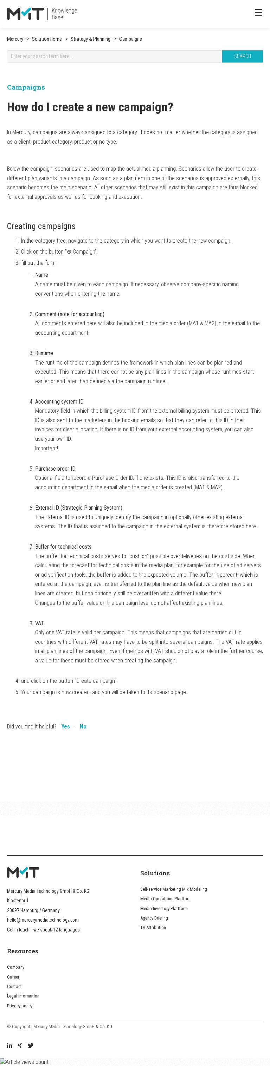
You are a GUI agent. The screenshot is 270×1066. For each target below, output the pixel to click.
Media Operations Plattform (166, 898)
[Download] (122, 541)
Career (13, 977)
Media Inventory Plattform (164, 908)
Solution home (47, 39)
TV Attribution (153, 927)
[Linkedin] (9, 1046)
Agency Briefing (154, 918)
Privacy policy (19, 1005)
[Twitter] (30, 1046)
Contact (14, 986)
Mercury (15, 39)
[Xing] (20, 1046)
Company (15, 967)
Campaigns (130, 39)
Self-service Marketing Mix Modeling (173, 889)
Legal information (23, 996)
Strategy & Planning (90, 39)
